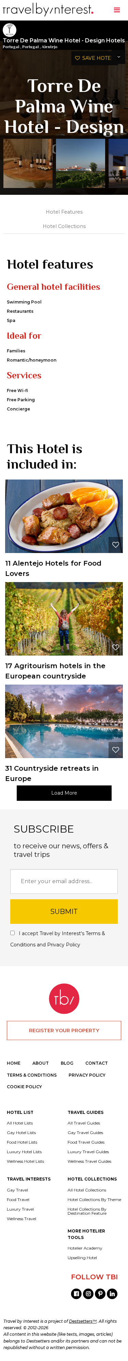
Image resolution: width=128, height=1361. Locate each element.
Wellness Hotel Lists (25, 1161)
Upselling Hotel (82, 1258)
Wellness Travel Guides (89, 1161)
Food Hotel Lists (22, 1142)
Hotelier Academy (85, 1248)
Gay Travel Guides (85, 1133)
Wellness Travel (21, 1219)
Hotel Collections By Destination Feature (87, 1211)
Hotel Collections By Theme (94, 1200)
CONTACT (96, 1063)
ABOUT (40, 1063)
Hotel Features (64, 212)
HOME (13, 1063)
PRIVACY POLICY (87, 1075)
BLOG (67, 1063)
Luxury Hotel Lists (24, 1152)
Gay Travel (17, 1190)
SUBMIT (64, 911)
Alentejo (49, 46)
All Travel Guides (84, 1123)
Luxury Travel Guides (88, 1152)
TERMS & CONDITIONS (32, 1075)
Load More (64, 793)
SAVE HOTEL (97, 58)
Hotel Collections (64, 226)
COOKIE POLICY (24, 1086)
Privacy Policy (63, 945)
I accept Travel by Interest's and (57, 939)
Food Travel (18, 1200)
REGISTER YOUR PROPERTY (64, 1030)
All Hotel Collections (87, 1190)
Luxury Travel (20, 1209)
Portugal (11, 46)
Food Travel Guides (86, 1142)
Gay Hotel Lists (21, 1133)
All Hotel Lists (20, 1123)
